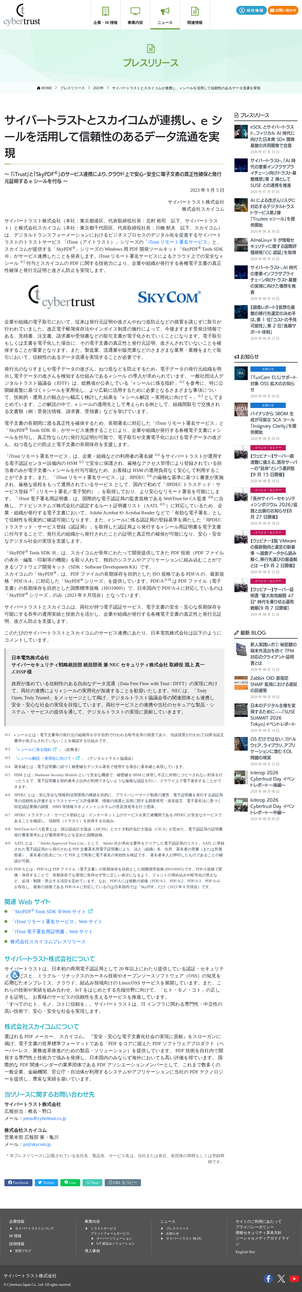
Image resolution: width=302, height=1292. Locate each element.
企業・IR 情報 (105, 22)
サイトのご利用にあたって (259, 1222)
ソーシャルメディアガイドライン (262, 1241)
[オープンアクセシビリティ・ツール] (15, 975)
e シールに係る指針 (35, 749)
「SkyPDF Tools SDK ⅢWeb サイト (48, 911)
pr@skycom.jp (37, 1144)
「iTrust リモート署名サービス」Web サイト (56, 921)
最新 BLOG (252, 632)
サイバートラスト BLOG (184, 1238)
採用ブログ (23, 1251)
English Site (245, 1252)
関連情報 (195, 22)
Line (72, 1183)
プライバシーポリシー (255, 1227)
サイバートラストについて (34, 1228)
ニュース (165, 22)
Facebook (20, 1183)
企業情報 (16, 1222)
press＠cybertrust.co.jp (44, 1118)
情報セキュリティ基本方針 (259, 1233)
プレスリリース (254, 115)
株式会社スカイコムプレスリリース (48, 941)
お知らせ (249, 356)
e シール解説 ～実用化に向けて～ (46, 758)
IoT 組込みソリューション (115, 1243)
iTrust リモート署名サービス (177, 241)
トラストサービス (103, 1228)
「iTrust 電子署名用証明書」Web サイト (51, 931)
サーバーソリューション (114, 1238)
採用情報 (16, 1244)
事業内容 (135, 22)
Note (94, 1183)
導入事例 (92, 1251)
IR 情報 (15, 1236)
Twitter (48, 1183)
